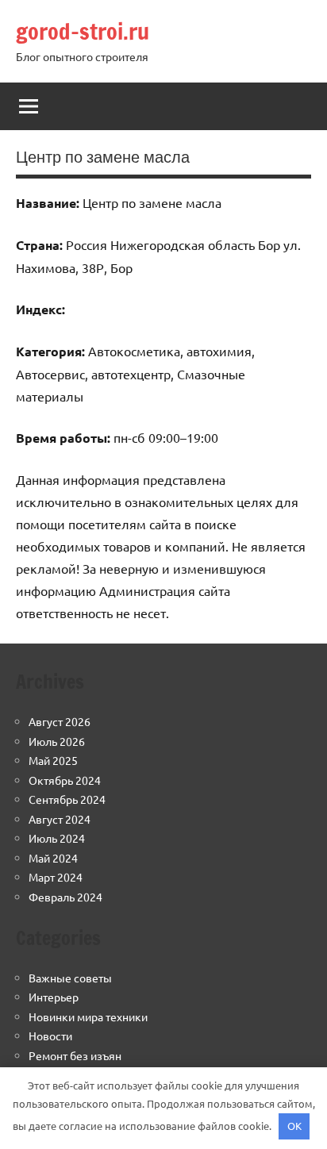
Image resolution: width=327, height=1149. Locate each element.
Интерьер (54, 997)
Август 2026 (59, 721)
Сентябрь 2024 (67, 799)
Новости (50, 1035)
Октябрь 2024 (65, 780)
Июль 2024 (57, 838)
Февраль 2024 (65, 897)
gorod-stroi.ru (82, 31)
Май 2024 (53, 858)
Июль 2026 (57, 741)
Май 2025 (53, 760)
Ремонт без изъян (75, 1055)
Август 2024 (59, 819)
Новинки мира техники (88, 1016)
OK (294, 1125)
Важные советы (70, 977)
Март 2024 (56, 877)
